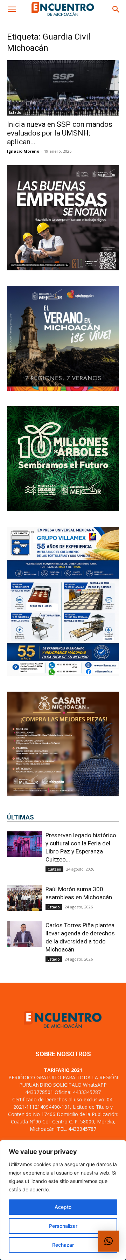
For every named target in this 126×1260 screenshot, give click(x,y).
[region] (63, 1200)
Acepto (63, 1207)
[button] (12, 9)
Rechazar (63, 1245)
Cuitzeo (54, 869)
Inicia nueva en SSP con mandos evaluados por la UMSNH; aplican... (59, 133)
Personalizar (63, 1226)
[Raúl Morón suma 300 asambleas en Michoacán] (24, 898)
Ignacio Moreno (23, 151)
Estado (15, 112)
